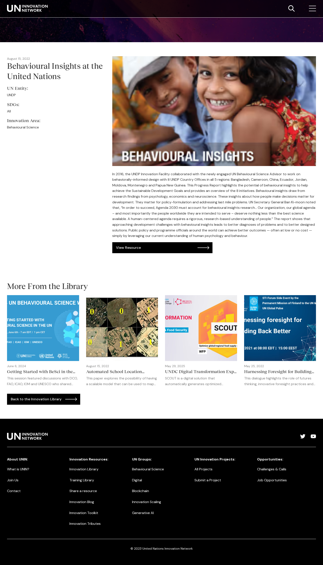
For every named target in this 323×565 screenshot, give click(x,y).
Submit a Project (207, 480)
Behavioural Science (148, 469)
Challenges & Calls (271, 469)
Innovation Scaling (146, 502)
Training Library (81, 480)
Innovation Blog (81, 502)
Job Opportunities (272, 480)
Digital (137, 480)
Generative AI (143, 513)
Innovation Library (83, 469)
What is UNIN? (18, 469)
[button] (312, 8)
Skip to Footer (7, 4)
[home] (27, 8)
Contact (14, 491)
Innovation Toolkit (83, 513)
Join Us (12, 480)
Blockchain (140, 491)
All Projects (203, 469)
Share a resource (83, 491)
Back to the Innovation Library (36, 399)
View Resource (128, 247)
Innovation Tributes (85, 523)
